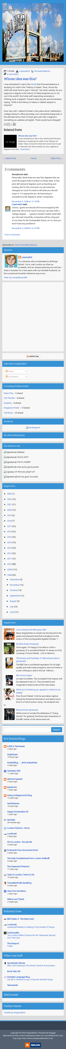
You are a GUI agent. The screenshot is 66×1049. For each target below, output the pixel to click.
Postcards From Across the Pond (22, 850)
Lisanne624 (24, 71)
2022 (9, 499)
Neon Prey (8, 393)
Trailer (10, 946)
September (15, 595)
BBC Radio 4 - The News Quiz (20, 919)
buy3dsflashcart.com (54, 1035)
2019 (9, 515)
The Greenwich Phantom (18, 866)
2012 (9, 553)
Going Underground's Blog (19, 795)
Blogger (52, 1033)
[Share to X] (11, 124)
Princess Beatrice (42, 71)
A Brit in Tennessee (16, 746)
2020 (9, 510)
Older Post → (57, 158)
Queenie (7, 403)
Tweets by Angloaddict (14, 1012)
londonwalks (13, 932)
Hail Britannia (13, 803)
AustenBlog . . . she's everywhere (22, 762)
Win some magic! (24, 675)
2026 (9, 494)
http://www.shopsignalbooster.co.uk (37, 1038)
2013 (9, 548)
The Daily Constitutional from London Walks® (28, 858)
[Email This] (5, 124)
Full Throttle (9, 398)
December (14, 579)
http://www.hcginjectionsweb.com (29, 1035)
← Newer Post (9, 158)
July (11, 606)
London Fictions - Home (18, 828)
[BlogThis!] (8, 124)
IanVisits (11, 820)
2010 (9, 564)
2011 (9, 558)
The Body (8, 413)
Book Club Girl (13, 971)
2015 (9, 537)
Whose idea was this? (20, 79)
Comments (13, 376)
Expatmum (12, 787)
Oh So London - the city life (19, 842)
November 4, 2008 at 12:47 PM (25, 228)
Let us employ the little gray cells (31, 629)
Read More (25, 149)
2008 (9, 575)
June (12, 612)
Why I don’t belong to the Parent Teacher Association (31, 966)
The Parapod (13, 943)
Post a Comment (12, 234)
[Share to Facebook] (14, 124)
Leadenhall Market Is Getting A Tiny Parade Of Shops (31, 927)
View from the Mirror (16, 891)
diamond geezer (14, 779)
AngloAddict (31, 1033)
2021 (9, 504)
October (13, 590)
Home (33, 158)
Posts (10, 371)
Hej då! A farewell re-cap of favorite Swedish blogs (30, 979)
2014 (9, 542)
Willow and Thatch (15, 899)
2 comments (12, 74)
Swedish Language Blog (18, 977)
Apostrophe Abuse (16, 963)
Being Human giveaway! (27, 710)
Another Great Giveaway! (27, 644)
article (34, 84)
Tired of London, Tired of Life (20, 874)
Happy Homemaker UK (17, 811)
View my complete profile (15, 277)
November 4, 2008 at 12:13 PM (25, 201)
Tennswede (12, 985)
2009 (9, 569)
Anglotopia (12, 754)
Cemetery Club (14, 771)
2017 (9, 526)
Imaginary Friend (11, 408)
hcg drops (17, 1038)
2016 (9, 531)
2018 (9, 521)
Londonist (12, 833)
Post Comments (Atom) (26, 245)
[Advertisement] (33, 317)
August (13, 601)
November (14, 585)
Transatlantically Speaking (19, 883)
